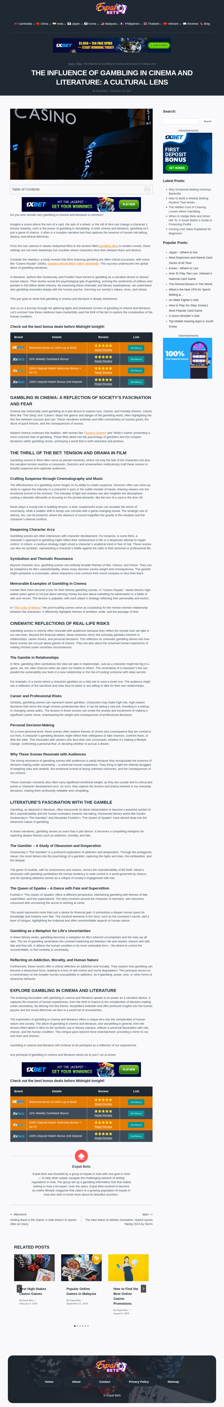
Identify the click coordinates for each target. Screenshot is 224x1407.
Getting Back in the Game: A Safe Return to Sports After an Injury (43, 1219)
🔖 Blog (205, 23)
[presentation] (34, 1267)
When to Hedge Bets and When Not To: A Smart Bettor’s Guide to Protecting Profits (190, 220)
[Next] (143, 1289)
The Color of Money (27, 607)
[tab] (75, 1326)
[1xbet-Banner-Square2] (188, 153)
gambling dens (108, 246)
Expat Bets (101, 91)
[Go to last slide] (19, 1289)
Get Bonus (136, 348)
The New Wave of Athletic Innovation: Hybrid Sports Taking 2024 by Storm (119, 1219)
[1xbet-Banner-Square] (188, 358)
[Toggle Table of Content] (145, 189)
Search (208, 121)
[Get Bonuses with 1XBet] (81, 210)
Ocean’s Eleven (95, 433)
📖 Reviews (190, 23)
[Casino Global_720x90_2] (112, 45)
